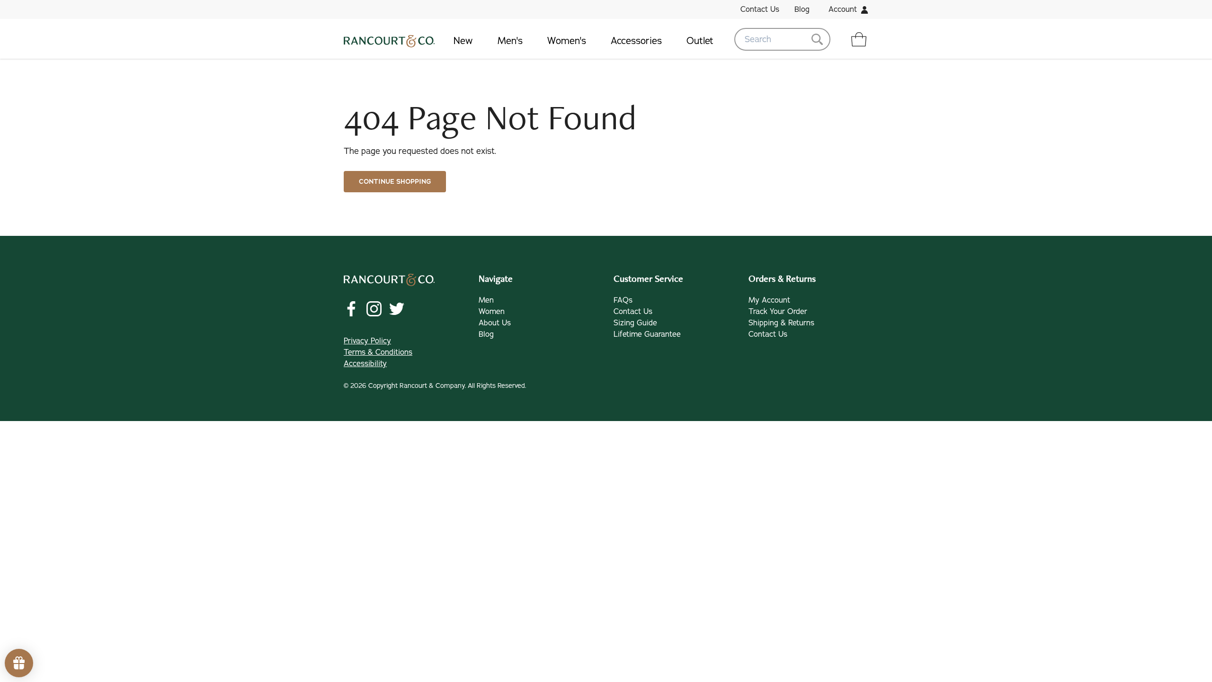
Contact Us (759, 9)
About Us (495, 323)
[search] (782, 39)
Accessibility (365, 364)
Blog (802, 9)
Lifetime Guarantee (647, 334)
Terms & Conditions (378, 352)
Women (492, 311)
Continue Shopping (395, 181)
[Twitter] (396, 308)
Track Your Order (778, 311)
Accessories (636, 41)
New (463, 41)
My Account (769, 300)
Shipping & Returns (781, 323)
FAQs (623, 300)
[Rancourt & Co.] (389, 39)
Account (843, 9)
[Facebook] (351, 308)
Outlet (699, 41)
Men (486, 300)
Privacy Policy (367, 341)
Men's (510, 41)
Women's (566, 41)
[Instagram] (374, 308)
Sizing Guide (635, 323)
